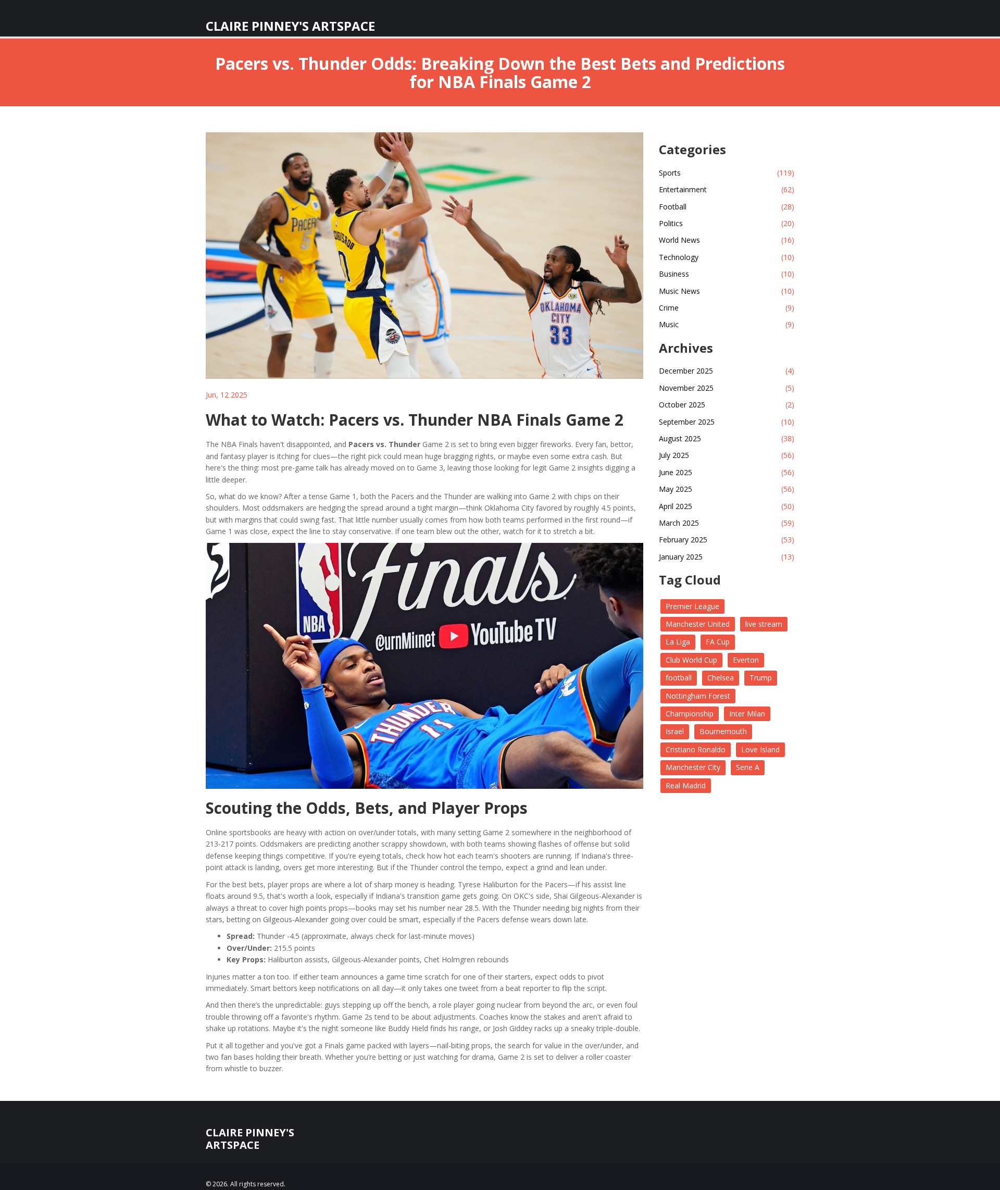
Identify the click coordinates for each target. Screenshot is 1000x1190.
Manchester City (693, 767)
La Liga (678, 642)
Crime (726, 308)
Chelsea (720, 678)
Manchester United (698, 624)
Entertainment (726, 189)
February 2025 (726, 539)
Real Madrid (686, 785)
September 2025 (726, 422)
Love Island (760, 749)
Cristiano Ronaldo (696, 749)
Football (726, 207)
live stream (763, 624)
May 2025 (726, 489)
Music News (726, 291)
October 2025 (726, 405)
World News (726, 240)
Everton (746, 660)
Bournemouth (723, 731)
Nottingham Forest (698, 696)
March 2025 (726, 523)
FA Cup (718, 642)
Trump (760, 678)
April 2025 (726, 506)
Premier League (692, 606)
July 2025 (726, 455)
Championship (690, 713)
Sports (726, 173)
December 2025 (726, 371)
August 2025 (726, 438)
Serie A (747, 767)
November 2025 (726, 388)
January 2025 (726, 557)
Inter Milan (747, 713)
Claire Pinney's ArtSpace (290, 21)
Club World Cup (691, 660)
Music (726, 324)
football (679, 678)
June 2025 (726, 472)
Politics (726, 223)
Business (726, 274)
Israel (675, 731)
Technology (726, 257)
